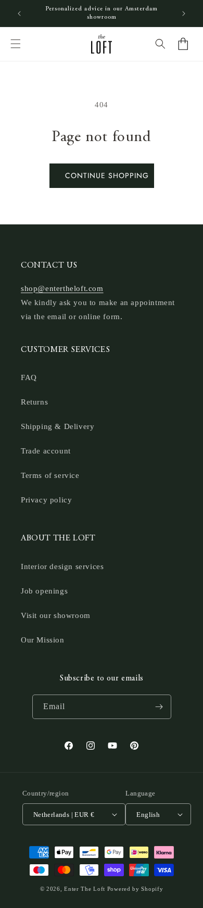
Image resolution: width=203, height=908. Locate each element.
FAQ (29, 377)
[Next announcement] (183, 13)
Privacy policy (46, 500)
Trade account (46, 451)
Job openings (44, 591)
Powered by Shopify (135, 889)
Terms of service (50, 475)
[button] (15, 43)
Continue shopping (107, 175)
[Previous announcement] (19, 13)
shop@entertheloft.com (62, 288)
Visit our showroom (56, 615)
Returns (34, 402)
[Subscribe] (159, 707)
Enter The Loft (84, 889)
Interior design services (62, 566)
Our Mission (43, 640)
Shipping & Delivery (57, 426)
